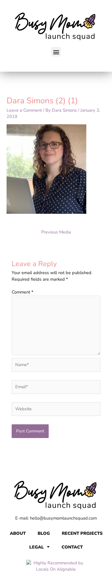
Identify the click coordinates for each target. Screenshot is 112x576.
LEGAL (36, 547)
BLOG (44, 533)
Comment (22, 292)
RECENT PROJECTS (82, 533)
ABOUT (18, 533)
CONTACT (72, 547)
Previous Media (56, 232)
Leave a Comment (24, 110)
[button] (56, 52)
